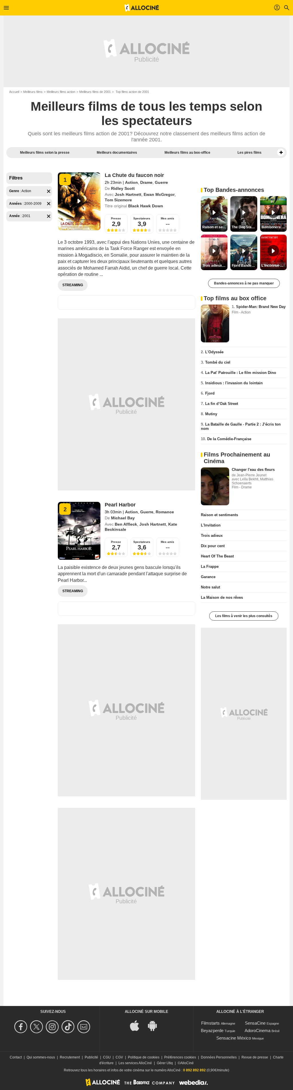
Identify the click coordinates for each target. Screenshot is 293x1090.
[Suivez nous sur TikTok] (69, 1026)
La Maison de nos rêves (222, 597)
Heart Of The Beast (217, 556)
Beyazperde (212, 1030)
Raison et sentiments (219, 515)
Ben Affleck (126, 524)
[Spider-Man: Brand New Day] (215, 323)
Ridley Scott (123, 188)
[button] (281, 152)
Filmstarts (210, 1023)
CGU (107, 1057)
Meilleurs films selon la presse (45, 153)
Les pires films (249, 153)
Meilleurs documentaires (117, 153)
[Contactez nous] (84, 1026)
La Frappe (210, 566)
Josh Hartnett (128, 194)
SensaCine (255, 1023)
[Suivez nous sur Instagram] (53, 1026)
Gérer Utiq (165, 1063)
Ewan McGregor (159, 194)
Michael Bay (123, 518)
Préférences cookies (180, 1057)
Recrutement (70, 1057)
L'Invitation (211, 525)
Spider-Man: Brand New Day (261, 307)
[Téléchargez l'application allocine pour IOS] (137, 1025)
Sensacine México (233, 1038)
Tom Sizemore (118, 200)
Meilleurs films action (61, 91)
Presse (116, 218)
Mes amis (167, 218)
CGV (119, 1057)
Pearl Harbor (120, 505)
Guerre (161, 182)
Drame (146, 182)
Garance (208, 577)
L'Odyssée (214, 352)
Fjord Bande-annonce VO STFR (244, 266)
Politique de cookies (143, 1057)
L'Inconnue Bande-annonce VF (274, 266)
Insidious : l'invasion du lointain (234, 383)
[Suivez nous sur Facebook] (21, 1026)
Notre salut (210, 587)
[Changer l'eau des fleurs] (215, 486)
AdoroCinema (257, 1030)
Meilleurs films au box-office (187, 153)
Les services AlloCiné (135, 1063)
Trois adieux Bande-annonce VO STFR (214, 266)
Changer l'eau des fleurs (253, 469)
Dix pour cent (213, 546)
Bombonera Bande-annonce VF (274, 227)
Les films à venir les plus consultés (243, 616)
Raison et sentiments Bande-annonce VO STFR (214, 227)
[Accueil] (141, 7)
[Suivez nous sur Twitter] (37, 1026)
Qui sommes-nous (41, 1057)
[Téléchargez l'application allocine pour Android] (155, 1025)
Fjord (210, 393)
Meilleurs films (33, 91)
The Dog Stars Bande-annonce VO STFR (244, 227)
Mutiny (211, 414)
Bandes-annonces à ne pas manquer (244, 283)
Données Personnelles (219, 1057)
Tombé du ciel (217, 362)
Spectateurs (141, 218)
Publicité (91, 1057)
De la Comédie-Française (229, 439)
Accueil (14, 91)
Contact (16, 1057)
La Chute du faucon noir (134, 175)
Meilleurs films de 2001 (95, 91)
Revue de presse (254, 1057)
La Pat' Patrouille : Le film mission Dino (240, 373)
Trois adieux (212, 535)
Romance (165, 512)
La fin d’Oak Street (221, 403)
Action (131, 182)
